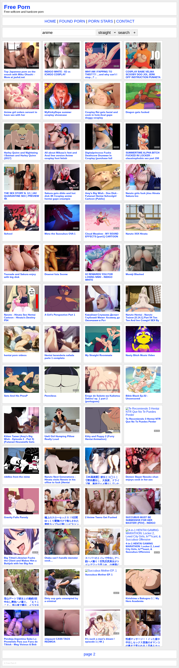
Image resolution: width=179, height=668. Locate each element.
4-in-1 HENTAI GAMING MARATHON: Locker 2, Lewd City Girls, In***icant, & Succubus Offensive (143, 547)
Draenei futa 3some (56, 274)
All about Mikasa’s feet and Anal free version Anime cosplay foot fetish (61, 155)
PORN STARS (100, 21)
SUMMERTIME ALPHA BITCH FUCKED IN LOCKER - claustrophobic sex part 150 (142, 155)
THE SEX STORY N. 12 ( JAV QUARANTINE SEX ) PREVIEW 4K (21, 196)
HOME (50, 21)
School (8, 233)
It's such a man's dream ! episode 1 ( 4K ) (100, 640)
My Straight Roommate (98, 355)
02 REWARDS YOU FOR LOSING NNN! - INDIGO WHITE (99, 277)
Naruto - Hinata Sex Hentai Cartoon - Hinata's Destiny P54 (19, 317)
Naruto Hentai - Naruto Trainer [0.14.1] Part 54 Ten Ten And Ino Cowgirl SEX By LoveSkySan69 (142, 318)
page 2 (89, 654)
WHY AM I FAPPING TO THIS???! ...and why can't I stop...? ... (101, 74)
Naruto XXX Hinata (137, 233)
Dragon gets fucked (137, 112)
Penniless (50, 395)
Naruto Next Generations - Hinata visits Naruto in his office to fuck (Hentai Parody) (60, 481)
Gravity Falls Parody (16, 517)
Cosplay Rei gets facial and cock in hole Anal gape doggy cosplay (101, 115)
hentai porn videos (15, 355)
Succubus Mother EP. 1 (99, 574)
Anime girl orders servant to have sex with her (20, 113)
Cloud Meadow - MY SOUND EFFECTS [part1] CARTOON (101, 235)
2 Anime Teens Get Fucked (101, 517)
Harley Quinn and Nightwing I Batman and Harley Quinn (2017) (21, 155)
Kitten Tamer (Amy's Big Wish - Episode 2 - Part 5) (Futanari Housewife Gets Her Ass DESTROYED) (19, 440)
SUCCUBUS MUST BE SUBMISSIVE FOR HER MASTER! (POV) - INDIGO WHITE (140, 521)
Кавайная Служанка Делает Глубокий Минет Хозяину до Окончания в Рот (102, 317)
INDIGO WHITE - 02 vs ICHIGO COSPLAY (57, 73)
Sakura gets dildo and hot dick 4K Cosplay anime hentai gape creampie (60, 196)
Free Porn (17, 7)
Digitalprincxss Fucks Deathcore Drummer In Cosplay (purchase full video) (98, 156)
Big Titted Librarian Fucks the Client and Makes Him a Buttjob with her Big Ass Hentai (20, 562)
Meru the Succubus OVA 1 (60, 233)
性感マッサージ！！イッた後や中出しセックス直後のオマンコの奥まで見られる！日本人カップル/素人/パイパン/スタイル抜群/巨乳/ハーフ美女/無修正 (143, 646)
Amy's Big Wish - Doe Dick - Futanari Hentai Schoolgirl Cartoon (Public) (101, 196)
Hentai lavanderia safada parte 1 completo (59, 356)
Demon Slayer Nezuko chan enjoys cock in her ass (142, 478)
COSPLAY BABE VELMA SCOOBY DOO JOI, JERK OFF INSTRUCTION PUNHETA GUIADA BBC (143, 75)
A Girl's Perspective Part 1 (60, 314)
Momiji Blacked (135, 274)
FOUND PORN (72, 21)
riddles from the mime (17, 476)
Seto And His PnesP (16, 395)
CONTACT (125, 21)
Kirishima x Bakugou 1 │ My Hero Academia (142, 600)
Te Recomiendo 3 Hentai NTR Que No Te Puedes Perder (143, 420)
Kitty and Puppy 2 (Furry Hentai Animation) (99, 437)
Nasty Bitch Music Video (140, 355)
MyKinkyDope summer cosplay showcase (58, 113)
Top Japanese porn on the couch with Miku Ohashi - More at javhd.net (19, 74)
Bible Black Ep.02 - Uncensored (137, 397)
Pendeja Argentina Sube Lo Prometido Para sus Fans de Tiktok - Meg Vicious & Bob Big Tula (21, 643)
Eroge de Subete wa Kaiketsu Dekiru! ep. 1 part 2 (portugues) (102, 398)
